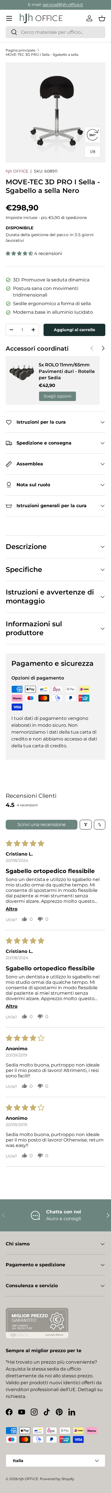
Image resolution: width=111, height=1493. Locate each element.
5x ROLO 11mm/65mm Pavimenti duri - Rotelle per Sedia (67, 371)
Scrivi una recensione (41, 824)
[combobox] (55, 32)
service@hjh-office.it (63, 4)
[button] (102, 18)
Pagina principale (20, 50)
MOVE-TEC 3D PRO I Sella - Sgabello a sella (42, 54)
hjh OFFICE (17, 171)
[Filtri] (86, 825)
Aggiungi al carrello (74, 329)
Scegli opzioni (57, 396)
